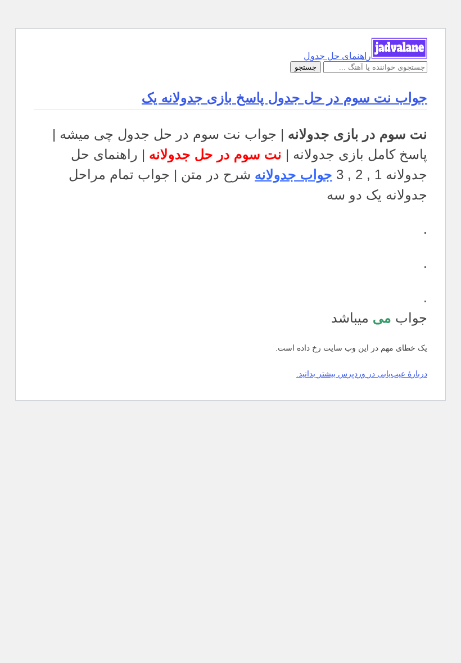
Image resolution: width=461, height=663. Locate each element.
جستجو (306, 67)
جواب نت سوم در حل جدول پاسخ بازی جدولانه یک (284, 97)
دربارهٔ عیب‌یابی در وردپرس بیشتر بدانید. (361, 373)
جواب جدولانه (293, 174)
